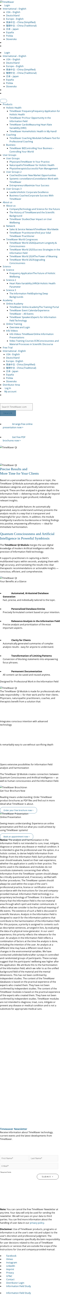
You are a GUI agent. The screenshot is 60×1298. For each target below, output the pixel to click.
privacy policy (37, 1222)
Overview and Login (19, 327)
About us (7, 202)
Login (7, 5)
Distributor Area (11, 384)
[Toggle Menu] (3, 101)
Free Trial (8, 347)
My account (10, 391)
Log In (7, 388)
